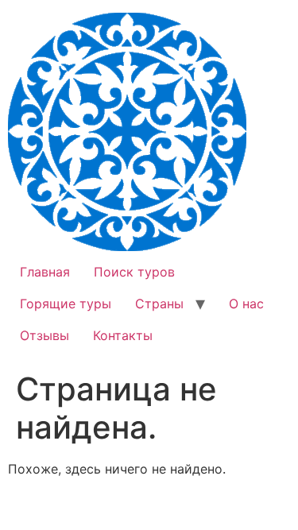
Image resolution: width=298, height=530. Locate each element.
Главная (45, 272)
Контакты (123, 335)
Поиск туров (134, 272)
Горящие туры (65, 303)
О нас (246, 303)
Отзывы (44, 335)
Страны (159, 303)
